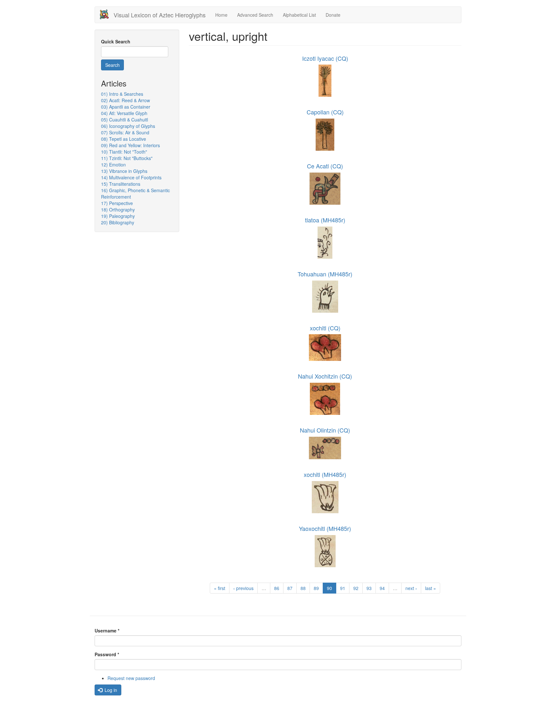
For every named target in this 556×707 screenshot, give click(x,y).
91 (342, 588)
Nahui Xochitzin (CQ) (325, 376)
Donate (333, 15)
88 (303, 588)
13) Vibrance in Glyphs (124, 171)
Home (221, 15)
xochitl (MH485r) (325, 474)
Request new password (131, 678)
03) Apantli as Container (125, 106)
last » (430, 588)
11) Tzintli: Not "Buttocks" (127, 158)
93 (369, 588)
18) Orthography (118, 209)
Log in (110, 690)
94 (382, 588)
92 (355, 588)
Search (112, 65)
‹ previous (243, 588)
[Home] (107, 14)
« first (219, 588)
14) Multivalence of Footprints (131, 177)
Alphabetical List (299, 15)
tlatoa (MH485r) (325, 220)
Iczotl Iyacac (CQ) (325, 58)
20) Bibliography (117, 222)
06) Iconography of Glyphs (128, 126)
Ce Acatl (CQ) (325, 166)
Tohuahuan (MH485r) (325, 274)
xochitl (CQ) (325, 328)
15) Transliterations (120, 184)
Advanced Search (255, 15)
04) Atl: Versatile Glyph (124, 113)
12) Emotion (113, 164)
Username (107, 630)
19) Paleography (118, 216)
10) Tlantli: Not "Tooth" (124, 151)
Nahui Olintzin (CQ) (325, 430)
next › (411, 588)
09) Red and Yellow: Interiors (130, 145)
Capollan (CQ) (325, 112)
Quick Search (115, 41)
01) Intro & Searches (122, 94)
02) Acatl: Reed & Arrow (125, 100)
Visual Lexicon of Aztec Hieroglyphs (160, 15)
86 (276, 588)
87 (289, 588)
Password (107, 654)
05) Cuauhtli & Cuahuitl (124, 119)
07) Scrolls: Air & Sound (125, 132)
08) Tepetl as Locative (123, 139)
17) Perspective (117, 203)
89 (316, 588)
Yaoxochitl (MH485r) (325, 528)
